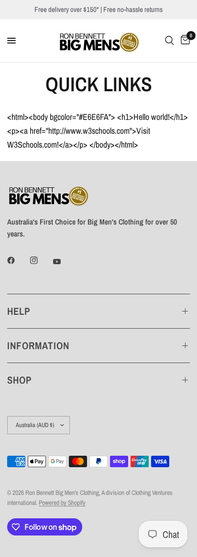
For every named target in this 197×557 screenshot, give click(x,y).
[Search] (169, 40)
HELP (18, 311)
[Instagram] (40, 260)
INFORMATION (38, 346)
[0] (183, 40)
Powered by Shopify (62, 502)
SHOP (19, 380)
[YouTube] (63, 261)
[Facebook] (17, 260)
